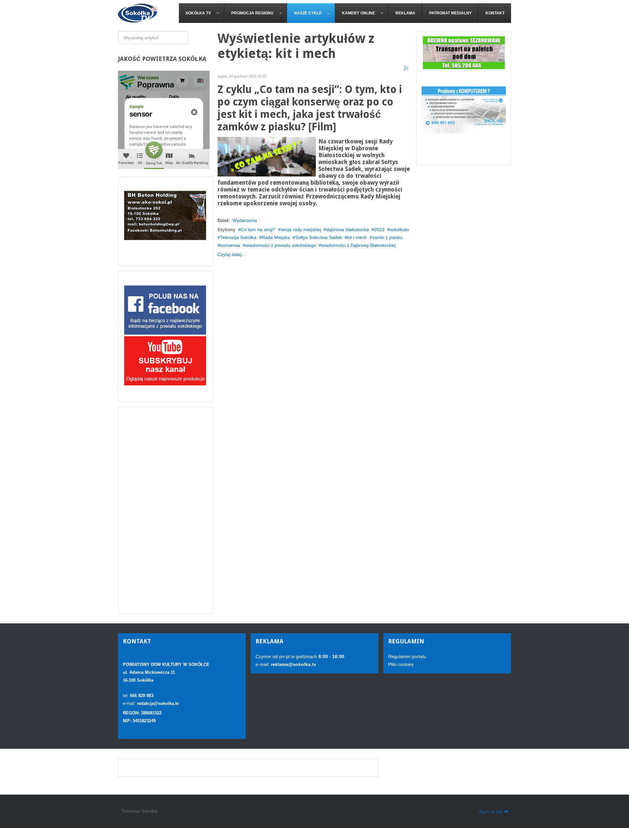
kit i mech (357, 237)
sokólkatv (399, 229)
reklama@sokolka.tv (293, 664)
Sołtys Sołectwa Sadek (318, 237)
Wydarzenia (245, 220)
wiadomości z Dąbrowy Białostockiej (358, 245)
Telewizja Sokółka (139, 811)
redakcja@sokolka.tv (158, 703)
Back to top (491, 811)
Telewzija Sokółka (238, 237)
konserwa (230, 245)
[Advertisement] (165, 510)
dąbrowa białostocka (347, 229)
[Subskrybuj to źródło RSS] (406, 68)
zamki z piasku (387, 237)
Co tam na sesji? (258, 229)
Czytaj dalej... (231, 254)
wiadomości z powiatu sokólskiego (280, 245)
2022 (379, 229)
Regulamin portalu (407, 656)
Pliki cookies (400, 664)
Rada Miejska (276, 237)
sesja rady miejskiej (301, 229)
